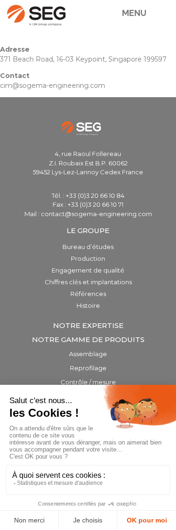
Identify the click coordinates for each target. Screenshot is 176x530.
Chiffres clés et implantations (88, 282)
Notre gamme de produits (88, 339)
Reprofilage (88, 368)
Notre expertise (88, 325)
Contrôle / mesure (88, 382)
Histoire (88, 305)
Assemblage (88, 354)
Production (88, 258)
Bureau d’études (88, 246)
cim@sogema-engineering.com (52, 85)
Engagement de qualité (88, 270)
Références (88, 293)
